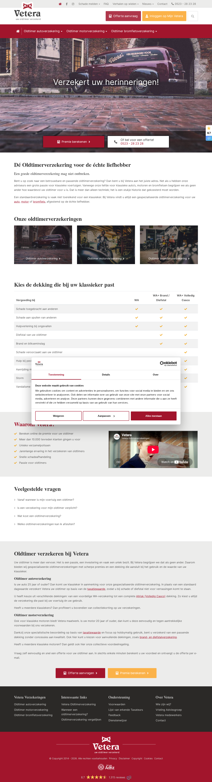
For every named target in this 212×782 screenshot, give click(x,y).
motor (25, 201)
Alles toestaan (153, 415)
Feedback (114, 715)
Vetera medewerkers (169, 715)
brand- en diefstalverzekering (158, 637)
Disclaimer (124, 758)
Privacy (113, 758)
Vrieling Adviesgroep (169, 709)
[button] (16, 82)
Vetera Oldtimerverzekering (78, 704)
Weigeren (58, 415)
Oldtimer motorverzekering (85, 31)
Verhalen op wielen (124, 3)
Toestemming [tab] (56, 374)
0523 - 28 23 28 (185, 3)
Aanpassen (104, 415)
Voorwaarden (116, 704)
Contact (162, 3)
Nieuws (146, 3)
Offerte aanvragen (81, 673)
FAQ (106, 3)
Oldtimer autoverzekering (42, 31)
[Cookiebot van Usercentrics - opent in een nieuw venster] (162, 363)
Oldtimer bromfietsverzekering (132, 31)
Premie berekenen (74, 141)
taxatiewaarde (96, 589)
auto (17, 201)
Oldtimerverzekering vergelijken (81, 719)
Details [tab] (106, 374)
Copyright (137, 758)
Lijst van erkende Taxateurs (125, 709)
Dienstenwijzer (117, 720)
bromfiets (39, 201)
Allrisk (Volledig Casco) (150, 596)
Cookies (148, 758)
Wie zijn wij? (163, 704)
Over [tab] (156, 374)
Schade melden (88, 3)
